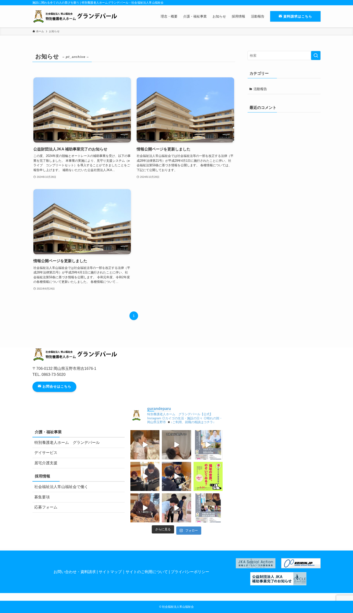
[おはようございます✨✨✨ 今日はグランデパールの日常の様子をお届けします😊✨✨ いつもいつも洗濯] (144, 507)
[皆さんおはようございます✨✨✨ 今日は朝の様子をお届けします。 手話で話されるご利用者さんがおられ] (176, 476)
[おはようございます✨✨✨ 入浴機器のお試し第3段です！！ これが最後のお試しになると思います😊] (176, 507)
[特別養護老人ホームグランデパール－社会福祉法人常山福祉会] (76, 16)
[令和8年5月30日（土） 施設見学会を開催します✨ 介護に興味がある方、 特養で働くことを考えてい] (208, 507)
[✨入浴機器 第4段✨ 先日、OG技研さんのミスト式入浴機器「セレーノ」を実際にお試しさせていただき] (176, 444)
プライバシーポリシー (190, 572)
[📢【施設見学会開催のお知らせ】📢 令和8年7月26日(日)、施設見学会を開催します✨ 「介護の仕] (208, 444)
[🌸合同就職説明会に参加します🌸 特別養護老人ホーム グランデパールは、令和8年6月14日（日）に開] (208, 476)
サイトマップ (110, 572)
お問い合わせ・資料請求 (75, 572)
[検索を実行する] (316, 55)
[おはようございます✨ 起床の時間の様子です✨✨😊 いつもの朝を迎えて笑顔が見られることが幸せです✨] (144, 444)
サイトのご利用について (147, 572)
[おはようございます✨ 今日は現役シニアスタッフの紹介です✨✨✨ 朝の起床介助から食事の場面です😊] (144, 476)
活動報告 (260, 89)
